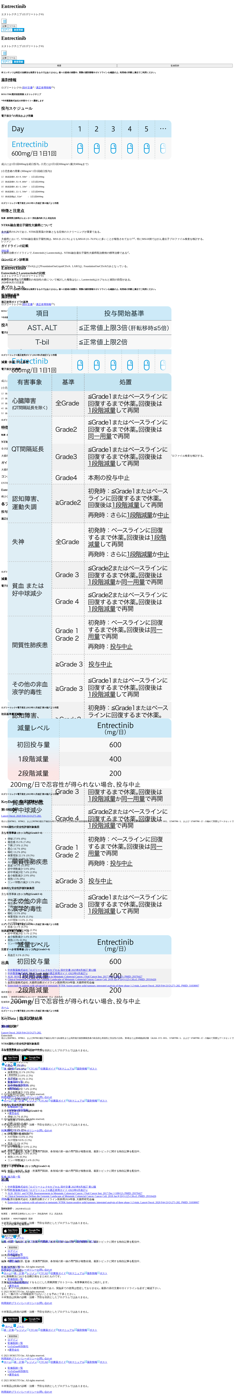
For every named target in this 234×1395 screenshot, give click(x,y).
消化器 (5, 1026)
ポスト (93, 1068)
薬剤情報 (82, 1068)
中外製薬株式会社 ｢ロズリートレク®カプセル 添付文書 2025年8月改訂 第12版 (52, 970)
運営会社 (14, 1088)
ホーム (5, 1007)
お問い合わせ (44, 1097)
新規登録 (13, 1075)
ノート (20, 1065)
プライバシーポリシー (24, 1097)
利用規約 (6, 1097)
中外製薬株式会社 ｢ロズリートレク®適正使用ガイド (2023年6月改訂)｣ (48, 973)
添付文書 (27, 87)
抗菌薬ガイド (48, 1068)
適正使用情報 (43, 87)
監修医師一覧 (15, 1081)
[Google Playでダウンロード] (31, 1058)
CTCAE (33, 1068)
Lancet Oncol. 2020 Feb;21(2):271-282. (21, 816)
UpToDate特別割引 (18, 1085)
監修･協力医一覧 (10, 1176)
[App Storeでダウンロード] (10, 1058)
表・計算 (9, 1068)
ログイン (13, 1078)
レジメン (22, 1068)
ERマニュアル (66, 1068)
